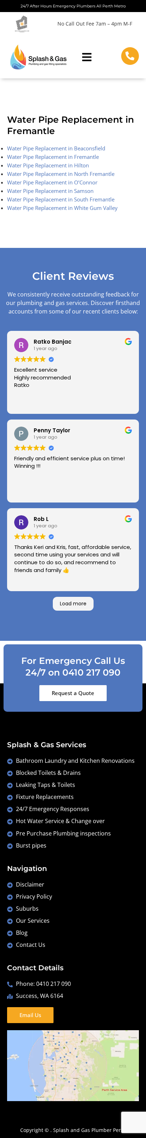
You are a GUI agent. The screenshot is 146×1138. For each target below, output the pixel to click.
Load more (73, 603)
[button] (87, 57)
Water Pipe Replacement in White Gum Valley (62, 207)
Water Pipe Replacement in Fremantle (53, 156)
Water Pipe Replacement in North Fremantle (60, 173)
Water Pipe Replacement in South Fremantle (60, 199)
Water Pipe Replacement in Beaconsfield (56, 148)
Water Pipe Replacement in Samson (50, 190)
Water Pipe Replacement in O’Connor (52, 182)
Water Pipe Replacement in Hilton (48, 165)
